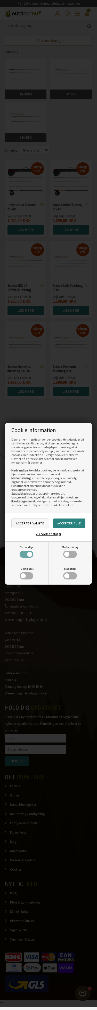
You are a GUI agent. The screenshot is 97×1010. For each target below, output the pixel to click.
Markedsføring (70, 547)
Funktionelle (27, 568)
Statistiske (70, 568)
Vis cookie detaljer (48, 534)
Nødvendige (26, 547)
